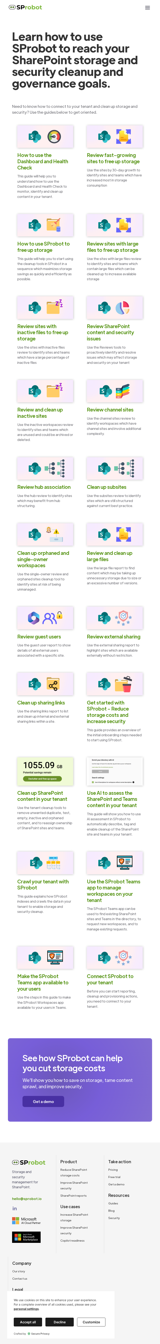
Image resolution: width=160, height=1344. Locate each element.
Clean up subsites (106, 487)
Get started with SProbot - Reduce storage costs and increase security (108, 711)
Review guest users (39, 636)
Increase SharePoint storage (74, 1217)
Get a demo (43, 1101)
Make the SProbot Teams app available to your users (43, 982)
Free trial (114, 1177)
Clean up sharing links (41, 702)
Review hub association (44, 487)
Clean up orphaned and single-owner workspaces (43, 559)
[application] (61, 1315)
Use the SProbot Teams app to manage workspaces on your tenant (113, 890)
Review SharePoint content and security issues (110, 332)
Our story (18, 1271)
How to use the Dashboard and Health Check (42, 161)
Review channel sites (110, 409)
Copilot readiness (72, 1240)
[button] (147, 8)
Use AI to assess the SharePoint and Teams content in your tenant (112, 799)
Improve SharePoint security (74, 1185)
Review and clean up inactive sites (40, 412)
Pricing (113, 1169)
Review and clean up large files (109, 556)
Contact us (19, 1278)
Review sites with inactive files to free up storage (42, 332)
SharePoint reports (73, 1195)
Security (114, 1218)
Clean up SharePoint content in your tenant (42, 796)
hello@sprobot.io (27, 1198)
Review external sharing (113, 636)
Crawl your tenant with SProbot (43, 884)
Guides (113, 1203)
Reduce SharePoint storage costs (73, 1172)
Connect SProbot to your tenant (110, 979)
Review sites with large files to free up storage (112, 247)
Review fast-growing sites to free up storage (113, 158)
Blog (111, 1210)
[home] (25, 8)
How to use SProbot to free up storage (43, 247)
